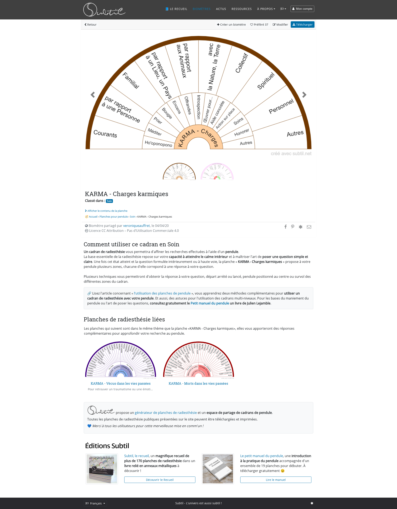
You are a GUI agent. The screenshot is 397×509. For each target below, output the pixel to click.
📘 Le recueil (176, 9)
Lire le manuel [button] (276, 480)
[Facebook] (285, 227)
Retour (91, 24)
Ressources (242, 9)
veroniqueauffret (136, 225)
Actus (221, 9)
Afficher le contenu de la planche (107, 211)
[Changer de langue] (283, 9)
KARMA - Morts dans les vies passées (198, 383)
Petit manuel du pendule (210, 303)
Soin (109, 201)
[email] (308, 227)
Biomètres (202, 9)
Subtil (179, 503)
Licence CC (133, 230)
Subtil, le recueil (136, 456)
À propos (265, 9)
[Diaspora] (300, 227)
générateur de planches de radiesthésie (166, 412)
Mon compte (303, 8)
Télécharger (304, 24)
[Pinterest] (292, 227)
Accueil (93, 216)
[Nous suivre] (312, 503)
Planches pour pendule (113, 216)
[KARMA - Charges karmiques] (217, 171)
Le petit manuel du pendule (261, 456)
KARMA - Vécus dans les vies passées (121, 383)
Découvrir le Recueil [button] (160, 480)
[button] (92, 94)
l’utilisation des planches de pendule (162, 293)
